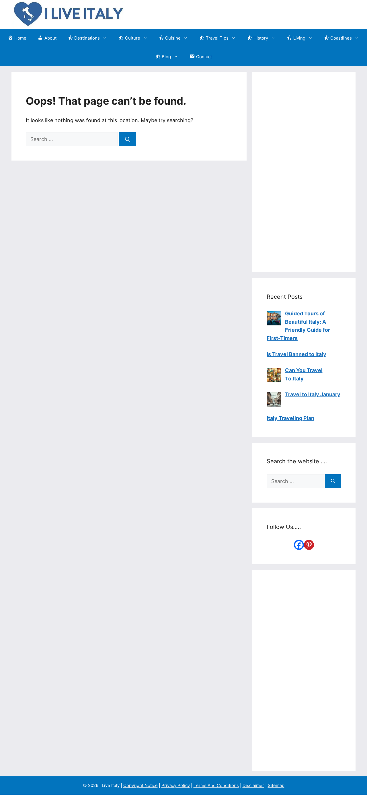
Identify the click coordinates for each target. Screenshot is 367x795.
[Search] (127, 139)
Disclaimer (253, 785)
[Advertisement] (304, 172)
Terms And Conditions (216, 785)
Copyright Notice (140, 785)
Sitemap (276, 785)
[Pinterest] (309, 545)
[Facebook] (299, 545)
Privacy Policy (175, 785)
